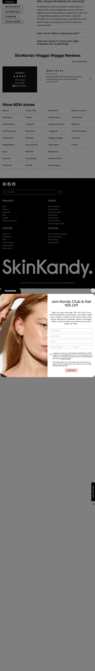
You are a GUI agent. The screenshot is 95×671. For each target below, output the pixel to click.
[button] (93, 290)
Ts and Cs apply (65, 358)
